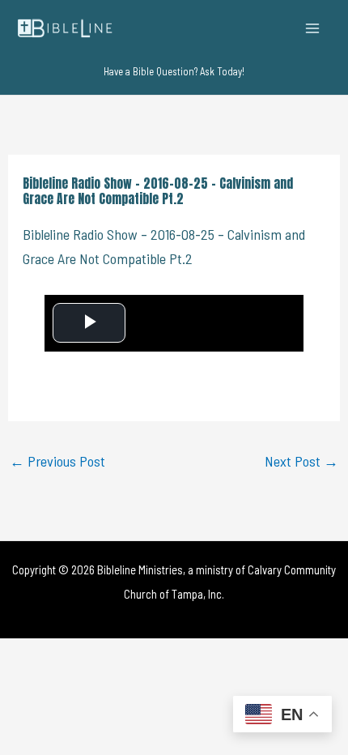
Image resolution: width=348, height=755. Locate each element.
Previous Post (57, 461)
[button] (174, 72)
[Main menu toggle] (313, 28)
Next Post (301, 461)
